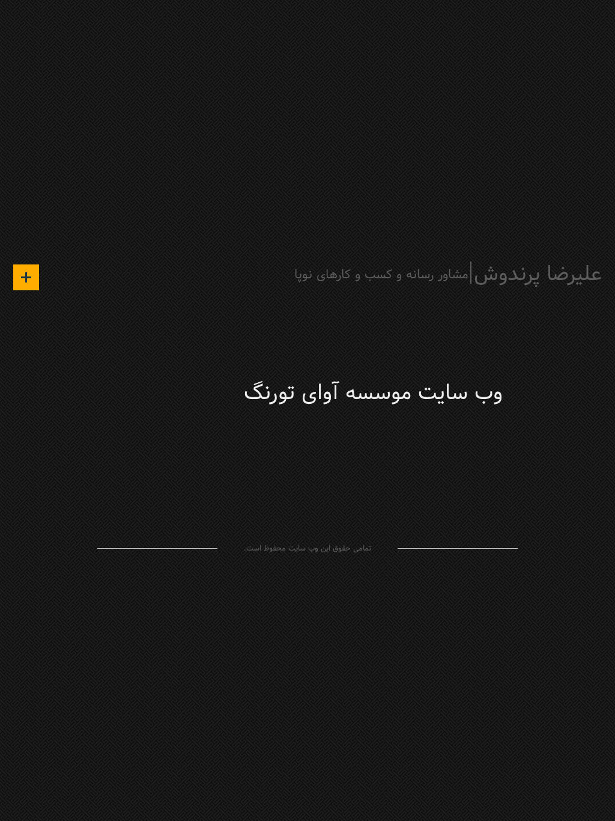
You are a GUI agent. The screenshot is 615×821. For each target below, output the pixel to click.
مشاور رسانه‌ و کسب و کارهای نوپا (381, 274)
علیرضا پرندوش (538, 275)
